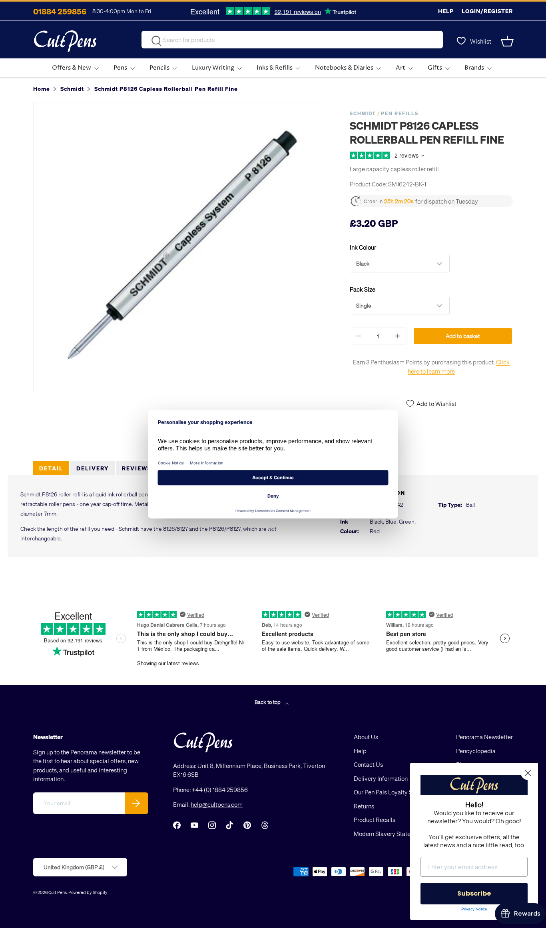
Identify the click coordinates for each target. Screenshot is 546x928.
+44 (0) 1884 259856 (220, 790)
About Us (366, 737)
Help (446, 11)
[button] (508, 41)
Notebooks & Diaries (344, 68)
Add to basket (463, 335)
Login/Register (487, 11)
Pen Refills (399, 113)
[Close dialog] (528, 773)
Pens (120, 68)
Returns (364, 806)
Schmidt (363, 113)
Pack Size (362, 289)
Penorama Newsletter (484, 737)
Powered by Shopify (88, 892)
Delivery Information (381, 778)
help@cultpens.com (217, 804)
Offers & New (71, 68)
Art (400, 68)
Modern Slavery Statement (389, 834)
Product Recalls (374, 820)
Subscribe (474, 893)
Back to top (268, 701)
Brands (474, 68)
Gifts (435, 68)
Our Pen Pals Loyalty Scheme (392, 792)
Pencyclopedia (476, 751)
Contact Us (368, 764)
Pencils (159, 68)
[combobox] (292, 39)
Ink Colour (363, 247)
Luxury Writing (213, 68)
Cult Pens (57, 892)
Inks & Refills (275, 68)
